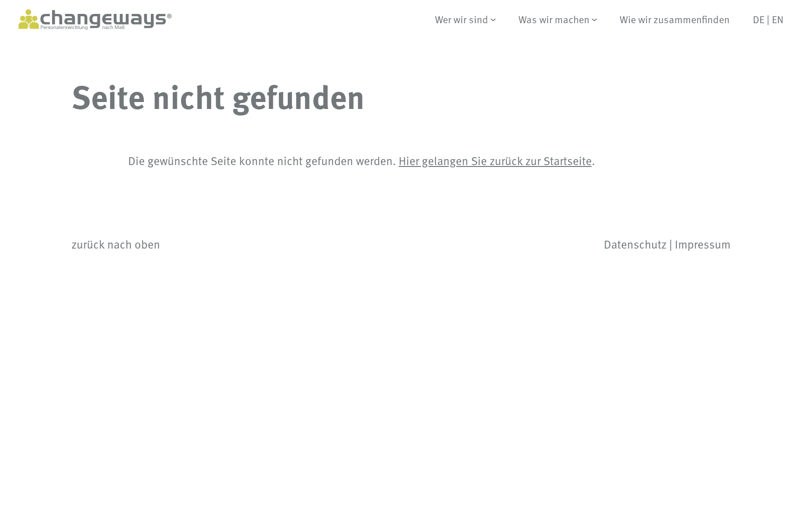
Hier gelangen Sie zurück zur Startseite (495, 160)
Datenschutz (635, 244)
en (777, 19)
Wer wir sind (461, 20)
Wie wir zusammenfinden (675, 20)
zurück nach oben (115, 244)
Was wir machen (553, 20)
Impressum (703, 244)
